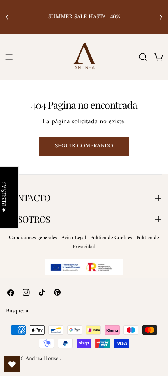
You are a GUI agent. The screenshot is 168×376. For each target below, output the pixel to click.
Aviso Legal (73, 238)
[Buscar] (143, 57)
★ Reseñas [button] (5, 197)
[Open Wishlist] (12, 364)
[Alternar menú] (9, 57)
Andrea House (42, 358)
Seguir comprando (84, 146)
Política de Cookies (111, 238)
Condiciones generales (33, 238)
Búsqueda (17, 311)
